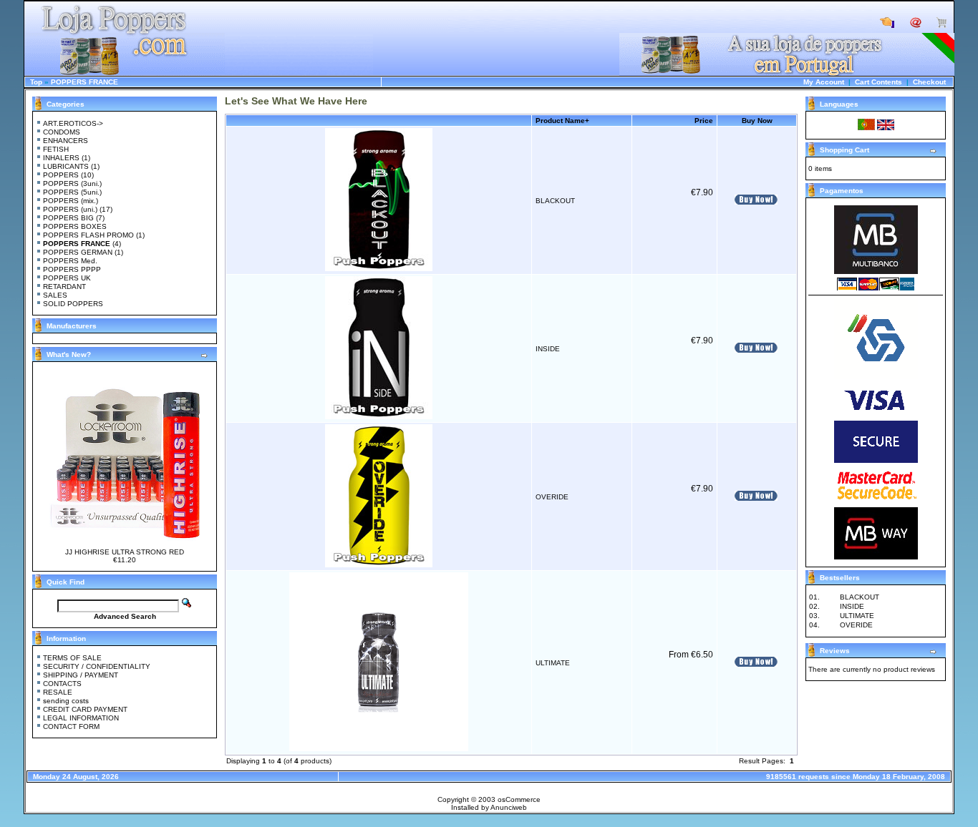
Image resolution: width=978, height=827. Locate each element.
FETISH (56, 149)
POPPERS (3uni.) (72, 183)
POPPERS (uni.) (70, 209)
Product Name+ (562, 120)
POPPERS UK (67, 278)
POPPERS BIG (68, 218)
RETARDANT (64, 286)
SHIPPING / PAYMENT (80, 675)
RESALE (57, 692)
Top (36, 82)
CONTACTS (62, 683)
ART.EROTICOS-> (73, 123)
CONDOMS (61, 132)
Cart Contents (878, 82)
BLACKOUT (555, 201)
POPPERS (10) (68, 175)
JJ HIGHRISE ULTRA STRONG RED (124, 552)
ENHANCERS (65, 141)
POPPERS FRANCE (84, 82)
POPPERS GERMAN (77, 252)
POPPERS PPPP (72, 269)
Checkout (929, 82)
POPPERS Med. (70, 261)
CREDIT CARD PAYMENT (85, 709)
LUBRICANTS (66, 166)
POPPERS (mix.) (70, 201)
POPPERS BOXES (75, 226)
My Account (823, 82)
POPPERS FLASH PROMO (88, 235)
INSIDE (548, 349)
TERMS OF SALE (72, 658)
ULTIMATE (553, 663)
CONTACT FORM (71, 726)
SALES (55, 295)
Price (703, 120)
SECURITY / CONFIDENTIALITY (96, 666)
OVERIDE (552, 497)
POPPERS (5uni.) (72, 192)
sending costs (66, 701)
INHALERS (61, 158)
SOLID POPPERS (73, 304)
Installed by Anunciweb (489, 807)
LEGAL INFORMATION (81, 718)
